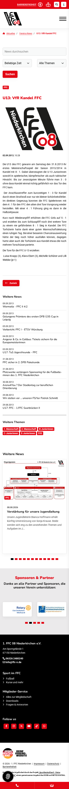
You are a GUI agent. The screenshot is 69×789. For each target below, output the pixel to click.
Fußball (10, 678)
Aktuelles (10, 33)
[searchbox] (34, 52)
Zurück (13, 283)
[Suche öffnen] (56, 4)
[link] (34, 506)
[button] (12, 559)
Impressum (39, 763)
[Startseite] (18, 19)
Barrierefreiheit (9, 766)
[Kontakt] (17, 785)
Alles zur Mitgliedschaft (18, 697)
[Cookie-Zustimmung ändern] (8, 776)
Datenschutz (53, 763)
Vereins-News (25, 33)
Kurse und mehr (14, 682)
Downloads (12, 700)
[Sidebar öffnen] (63, 4)
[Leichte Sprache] (48, 4)
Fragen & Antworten (17, 704)
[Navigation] (61, 18)
